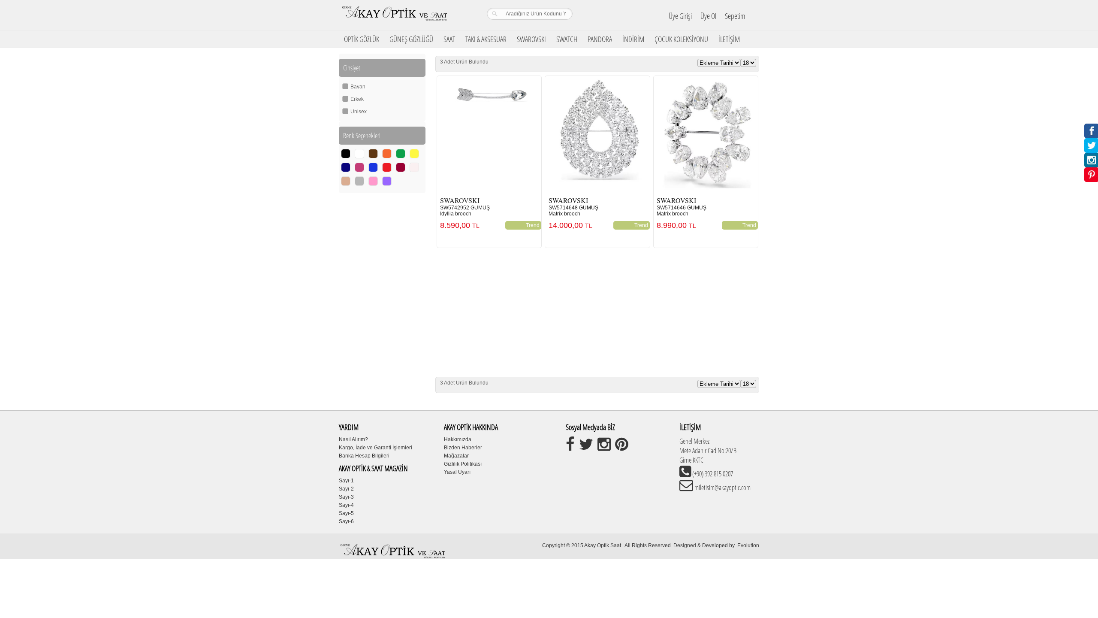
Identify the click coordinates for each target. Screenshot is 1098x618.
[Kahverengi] (373, 153)
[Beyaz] (359, 153)
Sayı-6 (346, 521)
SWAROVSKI (531, 39)
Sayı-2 (346, 489)
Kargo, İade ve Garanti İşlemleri (375, 448)
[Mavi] (373, 167)
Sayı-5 (346, 513)
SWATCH (566, 39)
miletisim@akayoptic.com (722, 487)
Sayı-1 (346, 481)
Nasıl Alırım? (353, 439)
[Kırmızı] (387, 167)
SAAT (449, 39)
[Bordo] (400, 167)
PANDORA (600, 39)
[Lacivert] (345, 167)
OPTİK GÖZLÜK (361, 39)
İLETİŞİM (729, 39)
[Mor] (359, 167)
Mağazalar (456, 456)
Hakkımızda (457, 439)
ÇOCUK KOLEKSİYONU (681, 39)
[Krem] (414, 167)
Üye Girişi (680, 16)
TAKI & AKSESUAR (486, 39)
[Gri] (359, 181)
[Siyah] (345, 153)
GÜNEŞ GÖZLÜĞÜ (411, 39)
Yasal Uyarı (457, 472)
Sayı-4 (346, 505)
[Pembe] (373, 181)
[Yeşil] (400, 153)
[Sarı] (414, 153)
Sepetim (735, 16)
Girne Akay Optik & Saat (394, 15)
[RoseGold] (345, 181)
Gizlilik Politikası (463, 464)
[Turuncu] (387, 153)
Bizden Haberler (463, 448)
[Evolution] (736, 545)
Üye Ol (708, 16)
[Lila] (387, 181)
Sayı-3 (346, 497)
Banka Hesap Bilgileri (364, 456)
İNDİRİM (633, 39)
